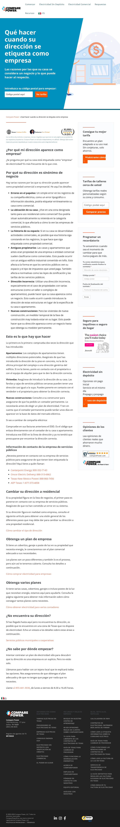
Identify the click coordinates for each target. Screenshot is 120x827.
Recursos (29, 13)
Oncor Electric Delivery (23, 474)
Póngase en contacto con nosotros (70, 780)
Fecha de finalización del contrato (93, 285)
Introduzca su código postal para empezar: (30, 88)
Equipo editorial (71, 787)
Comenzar (30, 4)
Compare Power (12, 117)
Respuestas (100, 4)
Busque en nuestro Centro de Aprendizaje (72, 720)
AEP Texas (16, 482)
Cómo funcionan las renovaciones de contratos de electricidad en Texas (100, 750)
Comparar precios (96, 211)
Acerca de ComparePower (71, 766)
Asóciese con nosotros (69, 792)
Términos (31, 822)
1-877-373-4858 (31, 482)
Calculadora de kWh (100, 718)
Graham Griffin (21, 132)
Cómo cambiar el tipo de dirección (24, 530)
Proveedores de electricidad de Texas (46, 726)
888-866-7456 (47, 478)
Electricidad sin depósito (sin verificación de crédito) (44, 748)
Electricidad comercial (79, 4)
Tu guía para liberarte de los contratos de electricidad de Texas (73, 739)
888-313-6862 (44, 474)
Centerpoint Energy (21, 470)
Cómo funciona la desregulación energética (72, 758)
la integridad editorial (50, 142)
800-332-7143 (40, 470)
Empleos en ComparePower (71, 773)
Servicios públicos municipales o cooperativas (30, 640)
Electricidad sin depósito (51, 4)
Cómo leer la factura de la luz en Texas (101, 759)
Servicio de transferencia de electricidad (98, 767)
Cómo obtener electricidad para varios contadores (32, 607)
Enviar (86, 297)
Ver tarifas (41, 94)
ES (43, 13)
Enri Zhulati (45, 132)
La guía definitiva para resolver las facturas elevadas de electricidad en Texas (101, 777)
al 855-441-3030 (21, 687)
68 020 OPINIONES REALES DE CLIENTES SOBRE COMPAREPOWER (73, 729)
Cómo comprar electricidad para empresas (29, 573)
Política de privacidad (15, 822)
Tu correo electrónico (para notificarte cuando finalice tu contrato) (94, 264)
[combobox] (4, 698)
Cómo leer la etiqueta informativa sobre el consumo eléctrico (100, 734)
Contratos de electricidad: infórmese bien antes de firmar (101, 725)
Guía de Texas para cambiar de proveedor (72, 749)
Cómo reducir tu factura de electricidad (101, 786)
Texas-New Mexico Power (24, 478)
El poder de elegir (45, 763)
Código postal (89, 275)
